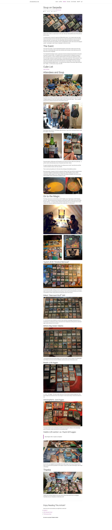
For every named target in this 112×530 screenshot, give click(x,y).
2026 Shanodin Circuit (47, 512)
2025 (45, 11)
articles (64, 1)
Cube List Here (46, 69)
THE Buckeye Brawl (47, 514)
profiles (60, 1)
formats (68, 1)
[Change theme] (81, 1)
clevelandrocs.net (34, 1)
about (57, 1)
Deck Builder (73, 1)
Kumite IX (45, 510)
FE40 (49, 11)
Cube (53, 11)
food (56, 11)
